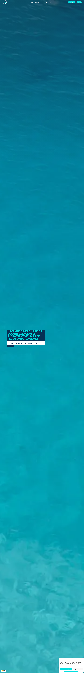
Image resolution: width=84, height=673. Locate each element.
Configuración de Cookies (77, 669)
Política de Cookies (66, 671)
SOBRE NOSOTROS (48, 2)
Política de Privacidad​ (72, 671)
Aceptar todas (62, 669)
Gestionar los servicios (63, 666)
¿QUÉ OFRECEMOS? (30, 2)
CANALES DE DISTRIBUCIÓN (39, 2)
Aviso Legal (76, 671)
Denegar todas (69, 669)
